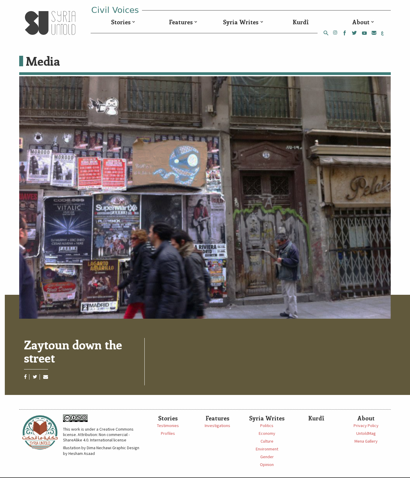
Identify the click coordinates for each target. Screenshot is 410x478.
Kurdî (301, 22)
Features (181, 22)
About (360, 22)
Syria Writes (240, 22)
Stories (121, 22)
